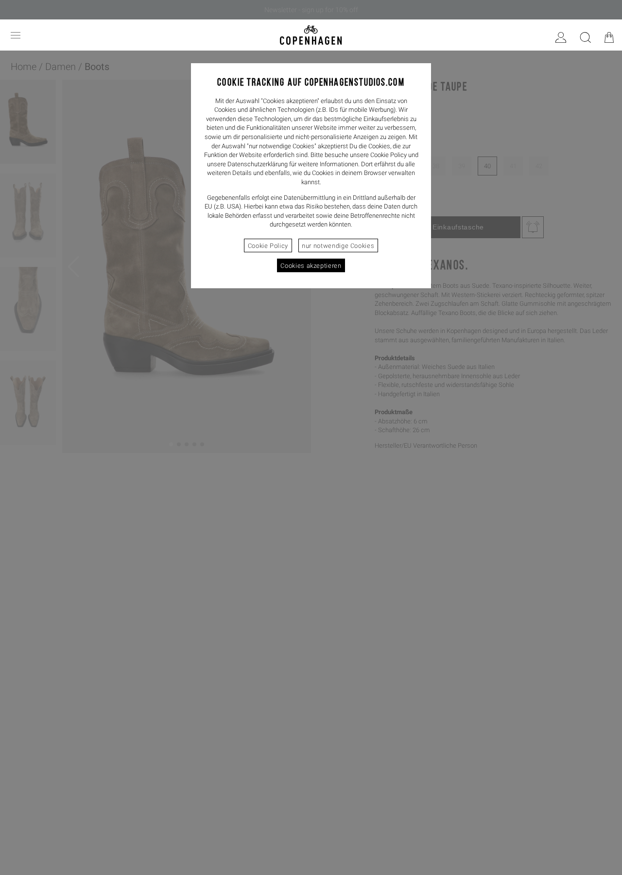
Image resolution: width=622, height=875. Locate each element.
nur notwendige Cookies (338, 245)
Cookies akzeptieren (310, 265)
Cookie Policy (268, 245)
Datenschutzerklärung (257, 164)
